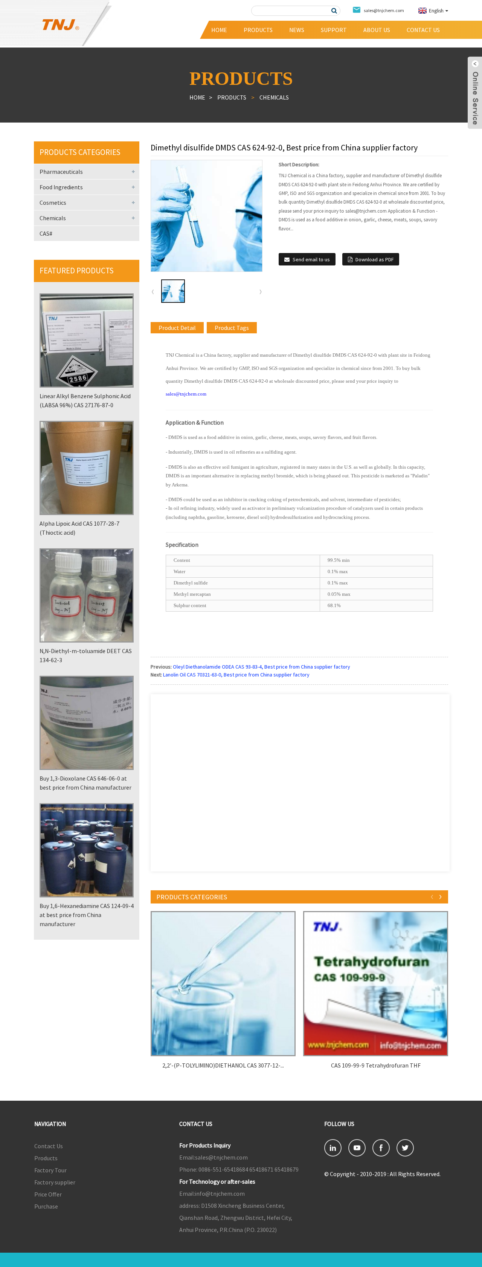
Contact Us (423, 30)
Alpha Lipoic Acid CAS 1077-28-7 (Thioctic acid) (79, 528)
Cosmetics (53, 202)
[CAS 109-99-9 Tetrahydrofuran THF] (375, 983)
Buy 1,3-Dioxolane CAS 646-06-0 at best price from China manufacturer (85, 783)
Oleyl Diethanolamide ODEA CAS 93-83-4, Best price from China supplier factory (261, 666)
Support (334, 30)
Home (219, 30)
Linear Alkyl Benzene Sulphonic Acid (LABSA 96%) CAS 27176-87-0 (85, 400)
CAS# (46, 233)
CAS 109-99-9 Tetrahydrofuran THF (376, 1065)
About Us (376, 30)
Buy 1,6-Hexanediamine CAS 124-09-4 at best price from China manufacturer (87, 915)
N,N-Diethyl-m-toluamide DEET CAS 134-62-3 (86, 655)
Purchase (46, 1206)
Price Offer (48, 1194)
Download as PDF (374, 259)
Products (258, 30)
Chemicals (274, 97)
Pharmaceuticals (61, 171)
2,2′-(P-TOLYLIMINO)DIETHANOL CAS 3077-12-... (223, 1065)
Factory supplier (54, 1182)
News (296, 30)
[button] (260, 291)
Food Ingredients (61, 187)
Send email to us (311, 259)
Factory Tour (50, 1170)
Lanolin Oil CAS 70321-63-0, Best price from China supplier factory (236, 674)
